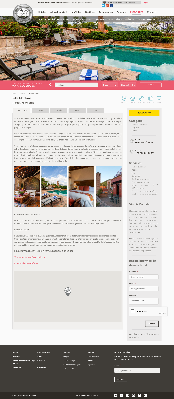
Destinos (90, 12)
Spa (95, 110)
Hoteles (42, 12)
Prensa (142, 19)
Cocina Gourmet (139, 124)
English (145, 2)
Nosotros (42, 19)
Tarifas (40, 110)
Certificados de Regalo (82, 19)
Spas (39, 356)
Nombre (133, 271)
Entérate (121, 12)
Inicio (14, 93)
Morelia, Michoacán (23, 102)
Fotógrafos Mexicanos (104, 19)
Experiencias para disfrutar (26, 263)
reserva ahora (144, 113)
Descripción (21, 110)
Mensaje (133, 295)
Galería (59, 110)
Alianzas (119, 19)
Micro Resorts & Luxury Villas (65, 12)
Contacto (152, 12)
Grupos (51, 19)
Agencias (151, 19)
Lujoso (134, 131)
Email (132, 283)
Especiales (136, 12)
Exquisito (135, 127)
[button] (67, 291)
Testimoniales (130, 19)
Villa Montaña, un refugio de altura (29, 257)
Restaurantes (106, 12)
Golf (77, 110)
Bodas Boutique (64, 19)
